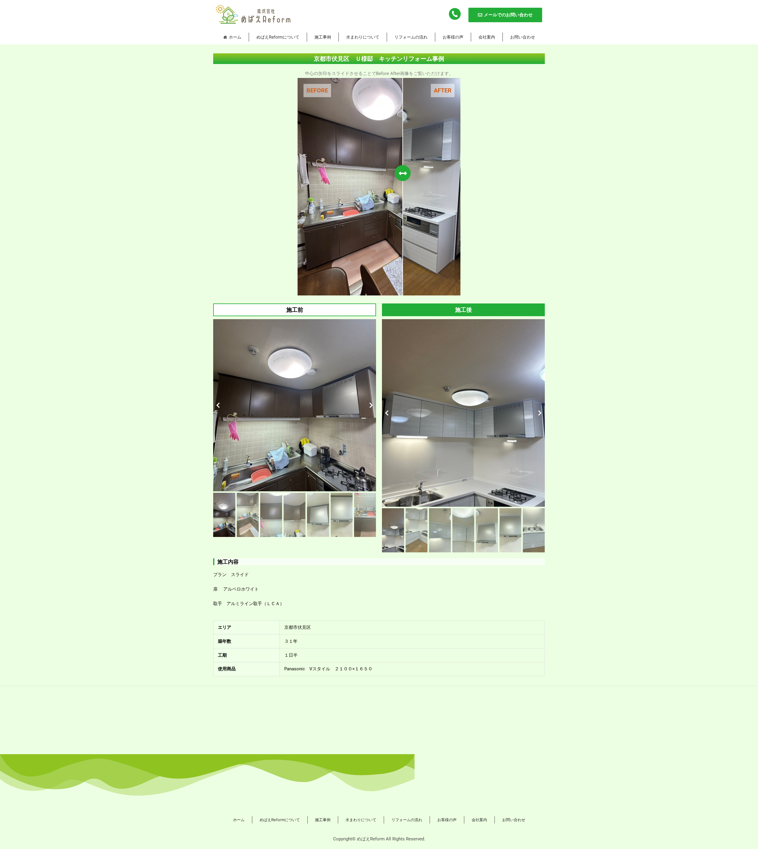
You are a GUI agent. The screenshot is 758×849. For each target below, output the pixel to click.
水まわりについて (362, 36)
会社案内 (486, 36)
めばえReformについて (277, 36)
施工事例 (322, 36)
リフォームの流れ (411, 36)
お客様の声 (453, 36)
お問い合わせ (522, 36)
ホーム (235, 36)
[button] (218, 405)
